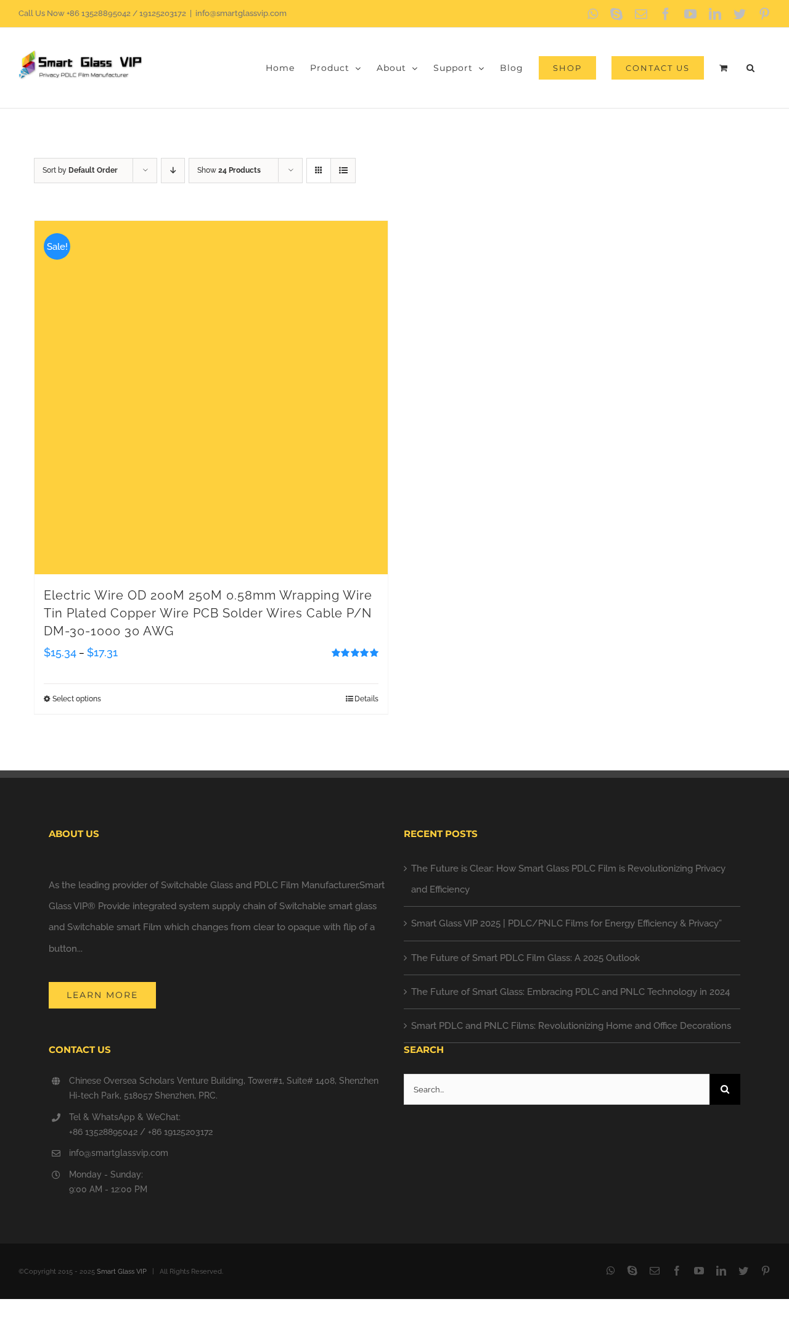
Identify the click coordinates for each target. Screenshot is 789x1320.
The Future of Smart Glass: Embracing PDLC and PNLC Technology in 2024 (570, 991)
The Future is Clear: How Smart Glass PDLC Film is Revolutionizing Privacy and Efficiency (568, 879)
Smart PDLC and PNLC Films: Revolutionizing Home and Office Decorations (571, 1025)
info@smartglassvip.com (241, 13)
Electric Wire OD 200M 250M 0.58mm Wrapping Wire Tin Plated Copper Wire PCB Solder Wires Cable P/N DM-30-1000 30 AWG (208, 613)
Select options (76, 699)
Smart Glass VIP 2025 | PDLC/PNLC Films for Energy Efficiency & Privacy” (566, 923)
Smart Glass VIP (122, 1272)
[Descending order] (173, 170)
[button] (750, 68)
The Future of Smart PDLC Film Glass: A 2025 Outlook (525, 957)
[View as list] (343, 171)
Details (366, 699)
